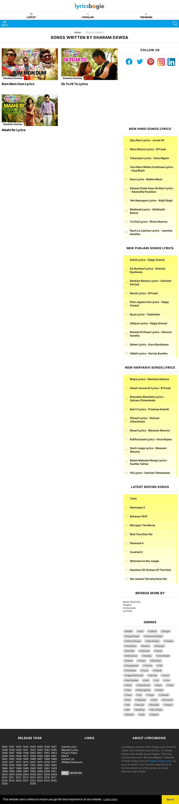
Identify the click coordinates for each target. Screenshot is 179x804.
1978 (5, 765)
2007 (40, 774)
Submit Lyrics (69, 746)
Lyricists (127, 610)
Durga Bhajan (132, 636)
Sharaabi (154, 705)
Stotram (130, 715)
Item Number (132, 680)
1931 (11, 746)
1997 (25, 771)
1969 (54, 758)
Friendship (131, 670)
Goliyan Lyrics (148, 323)
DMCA (65, 755)
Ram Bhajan (153, 641)
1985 (54, 765)
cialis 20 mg (7, 727)
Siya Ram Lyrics (147, 140)
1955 (12, 755)
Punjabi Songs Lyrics (160, 760)
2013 (25, 777)
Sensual (140, 705)
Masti (128, 685)
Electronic (156, 661)
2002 (5, 774)
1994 (5, 771)
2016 (47, 777)
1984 (47, 765)
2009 (54, 774)
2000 (47, 771)
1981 (25, 765)
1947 (12, 752)
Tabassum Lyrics (149, 158)
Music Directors (132, 601)
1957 (25, 755)
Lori (157, 680)
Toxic (133, 498)
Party (128, 690)
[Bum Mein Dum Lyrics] (30, 64)
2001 (54, 771)
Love (167, 680)
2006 (33, 774)
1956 (19, 755)
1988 (19, 768)
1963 (12, 758)
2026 (5, 783)
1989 (26, 768)
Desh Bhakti (163, 656)
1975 (40, 762)
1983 (40, 765)
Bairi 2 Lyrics (149, 409)
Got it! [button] (170, 799)
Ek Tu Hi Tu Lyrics (74, 84)
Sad (128, 705)
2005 (26, 774)
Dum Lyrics (146, 179)
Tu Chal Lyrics (148, 221)
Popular (88, 17)
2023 (40, 780)
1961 (53, 755)
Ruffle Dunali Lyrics (151, 439)
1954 (5, 755)
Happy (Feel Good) (134, 675)
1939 (12, 749)
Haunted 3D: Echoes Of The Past (150, 570)
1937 (54, 746)
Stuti (142, 715)
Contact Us (67, 758)
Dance (159, 651)
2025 (54, 780)
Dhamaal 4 (137, 543)
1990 (33, 768)
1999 (40, 771)
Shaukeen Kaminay (12, 78)
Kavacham (131, 646)
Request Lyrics (69, 749)
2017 (53, 777)
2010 (5, 777)
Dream (142, 661)
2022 (33, 780)
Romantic (168, 700)
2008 (47, 774)
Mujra (159, 685)
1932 (19, 746)
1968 (47, 758)
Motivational (144, 685)
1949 (26, 752)
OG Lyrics (150, 472)
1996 (19, 771)
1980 (19, 765)
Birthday (130, 651)
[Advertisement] (150, 96)
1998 (33, 771)
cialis (17, 727)
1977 (53, 762)
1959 (40, 755)
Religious (141, 700)
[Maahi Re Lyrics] (30, 110)
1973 (25, 762)
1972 (18, 762)
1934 (33, 746)
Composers (129, 607)
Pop (139, 695)
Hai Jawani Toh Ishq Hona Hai (148, 579)
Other (170, 685)
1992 (47, 768)
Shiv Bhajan (156, 710)
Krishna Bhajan (133, 641)
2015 (40, 777)
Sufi (128, 710)
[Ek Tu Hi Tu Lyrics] (89, 64)
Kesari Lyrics (150, 430)
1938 (5, 749)
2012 (18, 777)
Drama (129, 661)
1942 (33, 749)
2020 (19, 780)
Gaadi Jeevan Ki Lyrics (150, 388)
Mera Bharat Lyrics (148, 149)
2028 (33, 783)
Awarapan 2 (137, 507)
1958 (33, 755)
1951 (39, 752)
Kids (147, 680)
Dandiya (147, 656)
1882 (5, 746)
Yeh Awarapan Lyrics (151, 200)
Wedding (140, 710)
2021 (25, 780)
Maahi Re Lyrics (14, 130)
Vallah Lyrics (148, 353)
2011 (11, 777)
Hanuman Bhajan (154, 636)
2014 (33, 777)
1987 (12, 768)
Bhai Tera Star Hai (141, 534)
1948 (19, 752)
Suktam (154, 715)
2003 (12, 774)
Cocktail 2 (136, 552)
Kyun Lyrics (145, 314)
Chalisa (169, 641)
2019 (12, 780)
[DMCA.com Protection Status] (72, 774)
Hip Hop (153, 675)
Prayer (151, 695)
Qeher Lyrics (149, 344)
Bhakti (129, 631)
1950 (33, 752)
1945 (54, 749)
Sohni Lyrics (147, 259)
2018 (5, 780)
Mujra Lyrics (149, 379)
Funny (145, 670)
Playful (160, 690)
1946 (5, 752)
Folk (160, 666)
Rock (154, 700)
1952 (47, 752)
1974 (32, 762)
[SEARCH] (175, 23)
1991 (39, 768)
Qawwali (164, 695)
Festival (148, 666)
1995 (12, 771)
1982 (33, 765)
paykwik (50, 727)
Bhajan (166, 631)
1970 (5, 762)
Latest (31, 17)
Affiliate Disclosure (71, 762)
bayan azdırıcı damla (32, 727)
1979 (12, 765)
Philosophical (143, 690)
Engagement (132, 666)
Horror (166, 675)
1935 (40, 746)
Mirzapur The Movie (142, 525)
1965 (26, 758)
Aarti (141, 631)
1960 (47, 755)
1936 (47, 746)
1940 (19, 749)
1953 (54, 752)
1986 (5, 768)
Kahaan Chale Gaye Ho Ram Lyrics (151, 190)
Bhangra (160, 646)
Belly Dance (131, 656)
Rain (128, 700)
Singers (127, 604)
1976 (47, 762)
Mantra (146, 646)
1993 (54, 768)
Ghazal (158, 670)
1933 (26, 746)
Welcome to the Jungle (144, 561)
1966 (33, 758)
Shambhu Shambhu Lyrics (147, 398)
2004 (19, 774)
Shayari (168, 705)
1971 (11, 762)
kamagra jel (62, 727)
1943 (40, 749)
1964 (19, 758)
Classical (145, 651)
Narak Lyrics (144, 293)
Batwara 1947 (139, 516)
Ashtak (153, 631)
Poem (128, 695)
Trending (146, 17)
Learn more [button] (110, 799)
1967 (40, 758)
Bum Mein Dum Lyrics (18, 84)
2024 (47, 780)
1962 (5, 758)
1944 (47, 749)
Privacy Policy (69, 752)
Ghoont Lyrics (145, 419)
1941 (25, 749)
